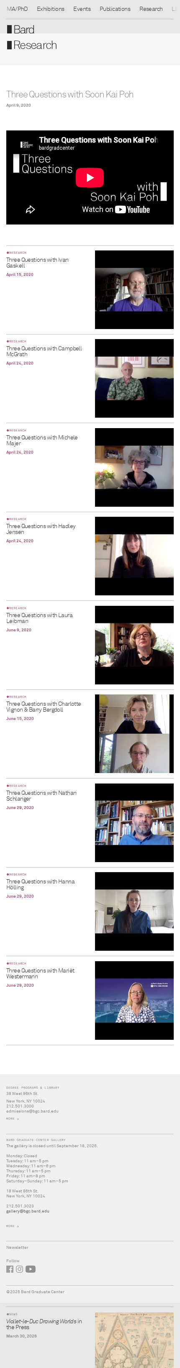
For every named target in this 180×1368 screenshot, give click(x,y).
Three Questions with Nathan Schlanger (41, 796)
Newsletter (17, 1247)
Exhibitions (50, 9)
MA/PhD (17, 9)
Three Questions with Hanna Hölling (40, 885)
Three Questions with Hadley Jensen (40, 529)
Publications (115, 9)
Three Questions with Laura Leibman (39, 618)
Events (81, 9)
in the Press (44, 1324)
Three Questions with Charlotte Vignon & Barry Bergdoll (43, 707)
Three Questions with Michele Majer (42, 441)
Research (150, 9)
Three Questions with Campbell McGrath (44, 351)
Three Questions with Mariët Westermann (40, 974)
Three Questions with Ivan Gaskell (37, 263)
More (10, 1118)
